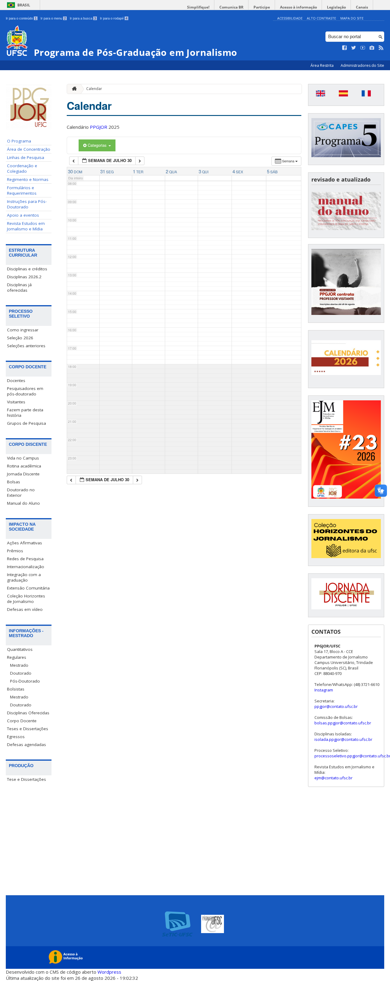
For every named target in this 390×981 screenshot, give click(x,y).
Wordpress (109, 972)
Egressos (16, 736)
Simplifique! (198, 7)
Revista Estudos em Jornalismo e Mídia (26, 226)
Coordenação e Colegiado (22, 168)
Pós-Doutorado (25, 681)
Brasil (23, 5)
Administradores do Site (362, 65)
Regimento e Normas (27, 179)
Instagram (323, 690)
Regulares (16, 657)
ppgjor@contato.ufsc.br (336, 706)
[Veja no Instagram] (372, 47)
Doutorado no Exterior (21, 492)
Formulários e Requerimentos (22, 190)
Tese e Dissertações (26, 779)
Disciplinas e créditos (27, 269)
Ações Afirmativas (24, 543)
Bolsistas (15, 689)
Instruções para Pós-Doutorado (27, 204)
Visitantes (16, 402)
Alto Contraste (321, 18)
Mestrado (19, 665)
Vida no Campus (23, 458)
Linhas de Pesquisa (25, 157)
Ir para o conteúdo (21, 18)
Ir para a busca (83, 18)
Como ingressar (22, 330)
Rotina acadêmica (24, 466)
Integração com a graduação (24, 577)
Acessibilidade (290, 18)
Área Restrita (322, 65)
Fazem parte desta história (25, 412)
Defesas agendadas (26, 744)
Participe (262, 7)
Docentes (16, 380)
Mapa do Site (351, 18)
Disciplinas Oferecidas (28, 713)
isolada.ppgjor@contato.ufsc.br (343, 739)
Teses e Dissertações (27, 728)
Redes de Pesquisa (25, 558)
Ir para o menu (53, 18)
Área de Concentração (28, 149)
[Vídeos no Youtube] (362, 47)
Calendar (94, 88)
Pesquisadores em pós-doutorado (25, 391)
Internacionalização (25, 566)
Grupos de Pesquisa (26, 423)
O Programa (19, 141)
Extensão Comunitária (28, 588)
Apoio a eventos (23, 215)
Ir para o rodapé (113, 18)
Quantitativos (20, 649)
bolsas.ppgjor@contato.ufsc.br (342, 723)
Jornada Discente (23, 474)
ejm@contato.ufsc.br (333, 778)
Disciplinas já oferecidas (19, 287)
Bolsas (13, 482)
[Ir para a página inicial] (73, 89)
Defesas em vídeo (25, 609)
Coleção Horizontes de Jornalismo (26, 598)
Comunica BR (231, 7)
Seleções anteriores (26, 345)
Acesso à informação (298, 7)
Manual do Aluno (23, 503)
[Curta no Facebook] (344, 47)
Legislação (336, 7)
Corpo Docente (22, 720)
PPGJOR (98, 127)
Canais (362, 7)
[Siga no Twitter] (353, 47)
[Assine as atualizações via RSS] (381, 47)
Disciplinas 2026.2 (24, 277)
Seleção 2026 (20, 338)
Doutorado (20, 673)
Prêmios (15, 551)
